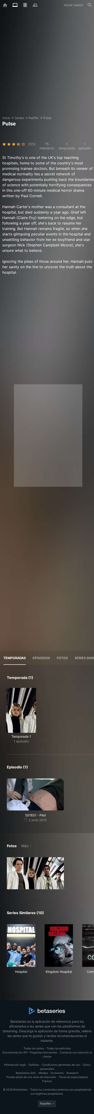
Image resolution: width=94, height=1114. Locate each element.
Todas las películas (59, 1048)
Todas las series (34, 1048)
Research (72, 1073)
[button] (35, 873)
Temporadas (14, 658)
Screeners (57, 1073)
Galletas (34, 1064)
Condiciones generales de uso (61, 1064)
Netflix (34, 118)
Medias (43, 1073)
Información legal (15, 1064)
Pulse (47, 118)
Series (19, 118)
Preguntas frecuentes (43, 1052)
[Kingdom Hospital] (58, 945)
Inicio (6, 118)
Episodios (41, 658)
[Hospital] (21, 945)
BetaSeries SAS (26, 1073)
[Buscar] (89, 5)
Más (24, 846)
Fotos (62, 658)
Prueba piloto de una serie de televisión (31, 1077)
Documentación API (15, 1052)
